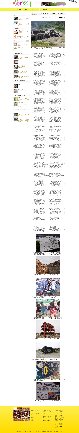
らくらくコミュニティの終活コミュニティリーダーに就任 (23, 24)
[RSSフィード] (39, 3)
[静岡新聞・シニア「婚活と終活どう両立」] (15, 92)
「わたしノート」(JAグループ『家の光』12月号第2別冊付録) (23, 105)
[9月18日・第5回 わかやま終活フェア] (15, 45)
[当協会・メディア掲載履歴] (27, 82)
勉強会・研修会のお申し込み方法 (47, 414)
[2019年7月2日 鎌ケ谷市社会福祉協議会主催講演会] (15, 63)
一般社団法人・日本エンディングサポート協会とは (47, 411)
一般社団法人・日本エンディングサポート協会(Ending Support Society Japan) (38, 431)
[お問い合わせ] (36, 3)
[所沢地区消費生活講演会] (15, 50)
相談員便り (33, 417)
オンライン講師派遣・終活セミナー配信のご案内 (59, 424)
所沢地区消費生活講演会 (23, 49)
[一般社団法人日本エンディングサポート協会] (15, 33)
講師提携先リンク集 (47, 422)
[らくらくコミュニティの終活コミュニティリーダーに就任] (15, 24)
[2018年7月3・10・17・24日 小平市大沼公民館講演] (15, 72)
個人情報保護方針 (46, 420)
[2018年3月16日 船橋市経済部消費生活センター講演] (15, 77)
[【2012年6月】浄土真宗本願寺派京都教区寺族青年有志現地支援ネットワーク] (15, 120)
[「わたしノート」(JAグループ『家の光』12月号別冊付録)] (15, 100)
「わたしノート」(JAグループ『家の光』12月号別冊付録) (23, 99)
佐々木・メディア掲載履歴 (35, 414)
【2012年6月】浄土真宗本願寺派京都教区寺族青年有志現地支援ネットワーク (23, 120)
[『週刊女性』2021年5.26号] (15, 87)
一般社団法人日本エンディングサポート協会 (59, 411)
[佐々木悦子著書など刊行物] (27, 95)
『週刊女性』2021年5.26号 (59, 427)
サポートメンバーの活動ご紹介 (43, 17)
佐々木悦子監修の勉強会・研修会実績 (47, 417)
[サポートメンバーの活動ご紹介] (27, 111)
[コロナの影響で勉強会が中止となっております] (15, 19)
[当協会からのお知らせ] (27, 15)
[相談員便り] (27, 28)
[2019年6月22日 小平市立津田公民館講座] (15, 68)
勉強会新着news (34, 410)
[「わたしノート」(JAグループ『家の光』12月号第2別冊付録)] (15, 105)
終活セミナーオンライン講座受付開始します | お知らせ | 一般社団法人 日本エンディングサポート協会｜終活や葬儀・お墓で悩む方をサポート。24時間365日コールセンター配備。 (60, 419)
